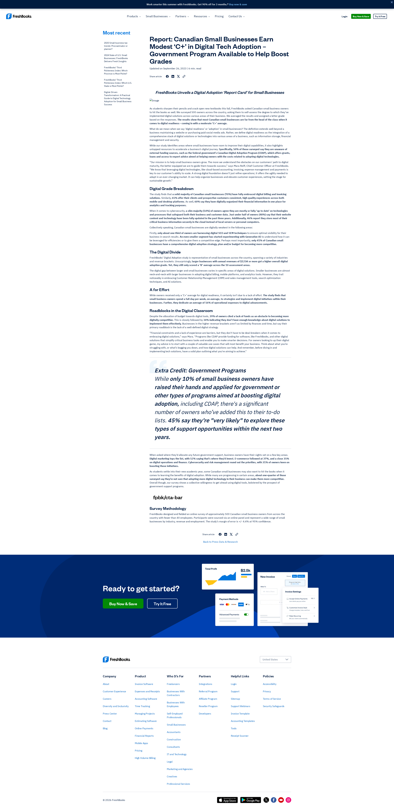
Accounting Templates (243, 720)
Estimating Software (146, 720)
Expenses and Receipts (147, 691)
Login (344, 16)
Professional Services (178, 783)
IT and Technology (177, 754)
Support (235, 691)
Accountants (174, 732)
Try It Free (380, 16)
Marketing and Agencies (180, 769)
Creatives (172, 776)
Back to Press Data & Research (220, 541)
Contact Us (235, 16)
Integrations (205, 684)
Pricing (219, 16)
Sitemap (235, 698)
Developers (205, 713)
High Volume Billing (145, 757)
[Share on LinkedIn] (173, 76)
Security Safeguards (273, 706)
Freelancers (173, 684)
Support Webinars (240, 706)
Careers (107, 698)
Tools (234, 728)
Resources (200, 16)
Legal (170, 761)
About (106, 684)
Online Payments (144, 728)
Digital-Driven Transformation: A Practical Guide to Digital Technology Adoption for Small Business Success (117, 98)
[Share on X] (178, 76)
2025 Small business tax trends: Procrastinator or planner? (116, 45)
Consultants (173, 746)
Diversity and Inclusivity (116, 706)
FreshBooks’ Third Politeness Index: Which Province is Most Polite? (116, 70)
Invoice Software (144, 684)
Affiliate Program (208, 698)
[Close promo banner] (391, 2)
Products (132, 16)
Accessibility (269, 684)
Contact (107, 720)
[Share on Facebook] (167, 76)
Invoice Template (240, 713)
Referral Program (208, 691)
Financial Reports (144, 735)
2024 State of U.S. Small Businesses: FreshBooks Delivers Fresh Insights (116, 58)
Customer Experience (114, 691)
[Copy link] (184, 76)
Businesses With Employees (176, 704)
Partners (180, 16)
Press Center (110, 713)
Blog (105, 728)
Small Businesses (157, 16)
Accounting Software (146, 698)
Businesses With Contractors (176, 693)
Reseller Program (208, 706)
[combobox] (275, 659)
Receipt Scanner (240, 735)
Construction (174, 739)
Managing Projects (145, 713)
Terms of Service (272, 698)
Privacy (267, 691)
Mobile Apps (141, 743)
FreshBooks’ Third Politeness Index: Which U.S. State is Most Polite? (118, 82)
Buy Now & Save (361, 16)
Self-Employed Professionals (174, 715)
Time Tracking (142, 706)
